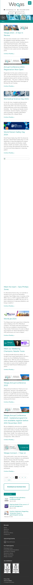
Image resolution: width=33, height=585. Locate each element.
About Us (6, 529)
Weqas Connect (8, 556)
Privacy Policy (7, 578)
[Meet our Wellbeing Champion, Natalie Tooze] (16, 343)
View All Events (11, 542)
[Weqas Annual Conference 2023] (16, 377)
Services (6, 531)
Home (5, 527)
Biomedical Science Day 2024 (16, 99)
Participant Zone (8, 548)
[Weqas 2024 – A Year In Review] (16, 27)
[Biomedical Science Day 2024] (16, 93)
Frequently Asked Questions (11, 549)
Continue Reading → (9, 53)
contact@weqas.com (11, 9)
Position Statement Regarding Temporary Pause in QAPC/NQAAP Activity (19, 513)
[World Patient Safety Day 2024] (16, 126)
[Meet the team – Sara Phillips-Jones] (16, 221)
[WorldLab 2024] (16, 313)
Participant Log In (20, 13)
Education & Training (9, 551)
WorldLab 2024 (10, 319)
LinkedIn (11, 13)
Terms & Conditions (8, 580)
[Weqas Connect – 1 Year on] (16, 447)
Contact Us (7, 534)
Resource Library (8, 532)
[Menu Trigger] (29, 3)
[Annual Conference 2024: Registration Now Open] (16, 61)
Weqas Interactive (8, 555)
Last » (9, 480)
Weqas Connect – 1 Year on (15, 453)
